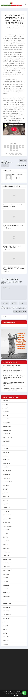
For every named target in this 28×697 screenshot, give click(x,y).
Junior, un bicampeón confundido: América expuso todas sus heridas (12, 366)
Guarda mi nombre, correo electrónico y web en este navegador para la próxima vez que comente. (13, 307)
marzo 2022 (6, 592)
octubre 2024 (6, 478)
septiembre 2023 (7, 526)
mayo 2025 (6, 452)
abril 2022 (5, 589)
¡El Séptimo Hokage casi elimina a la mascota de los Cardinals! (12, 389)
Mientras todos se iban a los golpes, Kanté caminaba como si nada (12, 371)
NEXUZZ (12, 691)
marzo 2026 (6, 419)
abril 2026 (5, 415)
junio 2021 (5, 625)
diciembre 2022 (7, 559)
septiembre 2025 (7, 437)
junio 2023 (5, 537)
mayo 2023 (6, 541)
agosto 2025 (6, 441)
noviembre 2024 (7, 474)
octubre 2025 (6, 434)
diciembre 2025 (7, 426)
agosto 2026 (6, 400)
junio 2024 (5, 493)
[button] (24, 693)
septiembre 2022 (7, 570)
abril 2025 (5, 456)
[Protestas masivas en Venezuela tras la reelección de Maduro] (14, 196)
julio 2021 (5, 622)
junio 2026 (5, 408)
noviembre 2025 (7, 430)
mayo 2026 (6, 411)
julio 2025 (5, 445)
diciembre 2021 (7, 603)
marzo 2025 (6, 459)
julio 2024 (5, 489)
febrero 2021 (6, 640)
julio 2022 (5, 577)
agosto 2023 (6, 529)
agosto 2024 (6, 485)
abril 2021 (5, 633)
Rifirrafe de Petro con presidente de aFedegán (13, 226)
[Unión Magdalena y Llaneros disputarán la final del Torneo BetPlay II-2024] (14, 258)
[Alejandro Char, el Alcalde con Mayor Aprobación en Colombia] (14, 237)
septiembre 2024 (7, 482)
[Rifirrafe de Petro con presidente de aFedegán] (14, 216)
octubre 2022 (6, 566)
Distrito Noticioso (15, 26)
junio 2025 (5, 448)
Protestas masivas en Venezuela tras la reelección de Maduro (14, 205)
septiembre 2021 (7, 614)
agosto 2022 (6, 574)
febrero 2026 (6, 422)
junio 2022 (5, 581)
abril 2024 (5, 500)
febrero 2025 (6, 463)
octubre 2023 (6, 522)
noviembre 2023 (7, 518)
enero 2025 (6, 467)
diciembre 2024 (7, 470)
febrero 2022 (6, 596)
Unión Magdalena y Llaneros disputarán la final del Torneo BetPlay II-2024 (13, 268)
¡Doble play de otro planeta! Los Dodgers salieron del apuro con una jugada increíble (13, 377)
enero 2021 (6, 644)
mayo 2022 (6, 585)
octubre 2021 (6, 611)
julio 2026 (5, 404)
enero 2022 (6, 600)
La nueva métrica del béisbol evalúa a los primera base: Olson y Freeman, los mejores (13, 383)
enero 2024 (6, 511)
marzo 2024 (6, 504)
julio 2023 (5, 533)
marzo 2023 (6, 548)
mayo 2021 (6, 629)
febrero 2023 (6, 552)
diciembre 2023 (7, 515)
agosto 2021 (6, 618)
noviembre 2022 (7, 563)
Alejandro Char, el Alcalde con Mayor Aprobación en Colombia (13, 247)
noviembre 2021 (7, 607)
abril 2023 (5, 544)
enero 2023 (6, 555)
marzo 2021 (6, 637)
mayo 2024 (6, 496)
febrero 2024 (6, 507)
